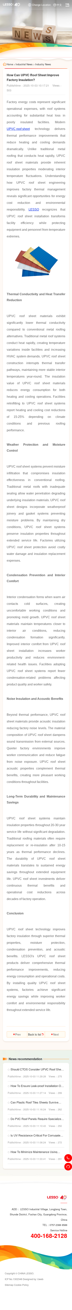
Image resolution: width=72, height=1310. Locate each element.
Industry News (43, 64)
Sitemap (9, 1284)
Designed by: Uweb (33, 1279)
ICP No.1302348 (13, 1279)
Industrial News (24, 64)
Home (10, 64)
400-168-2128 (49, 1235)
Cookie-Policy (21, 1284)
